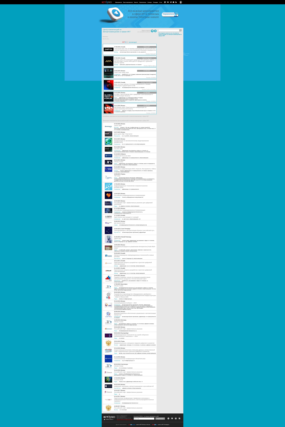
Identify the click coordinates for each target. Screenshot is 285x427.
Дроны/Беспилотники (118, 181)
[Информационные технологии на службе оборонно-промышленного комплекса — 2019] (109, 335)
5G (126, 127)
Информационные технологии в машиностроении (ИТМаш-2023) (130, 186)
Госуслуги (128, 308)
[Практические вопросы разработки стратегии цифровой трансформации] (109, 263)
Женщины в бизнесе (124, 251)
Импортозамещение (134, 135)
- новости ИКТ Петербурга (163, 424)
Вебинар (116, 265)
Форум (115, 163)
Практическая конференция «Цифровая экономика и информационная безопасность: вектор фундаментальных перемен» (134, 400)
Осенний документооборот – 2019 (125, 303)
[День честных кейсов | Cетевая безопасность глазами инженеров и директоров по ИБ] (109, 85)
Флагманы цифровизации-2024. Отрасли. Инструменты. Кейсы (135, 169)
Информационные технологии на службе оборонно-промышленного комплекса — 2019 (131, 335)
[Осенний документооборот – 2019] (109, 305)
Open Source (136, 180)
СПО (139, 219)
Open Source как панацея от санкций (126, 217)
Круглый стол (117, 232)
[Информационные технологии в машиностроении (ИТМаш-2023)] (109, 186)
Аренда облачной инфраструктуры (124, 419)
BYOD (132, 308)
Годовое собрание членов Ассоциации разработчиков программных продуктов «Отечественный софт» (132, 278)
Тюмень (123, 174)
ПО (139, 127)
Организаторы (142, 2)
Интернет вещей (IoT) (145, 127)
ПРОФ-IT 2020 (118, 286)
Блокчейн (141, 304)
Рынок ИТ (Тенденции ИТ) (149, 163)
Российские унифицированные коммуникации (129, 195)
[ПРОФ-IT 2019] (109, 322)
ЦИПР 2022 (117, 238)
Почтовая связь (150, 128)
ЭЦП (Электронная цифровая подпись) (122, 309)
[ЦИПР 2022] (109, 239)
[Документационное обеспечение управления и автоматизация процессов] (109, 314)
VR (119, 249)
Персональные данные (119, 288)
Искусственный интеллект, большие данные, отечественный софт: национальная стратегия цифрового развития (134, 350)
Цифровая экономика (125, 206)
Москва (123, 123)
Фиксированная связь (141, 128)
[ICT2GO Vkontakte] (167, 2)
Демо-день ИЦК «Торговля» (123, 134)
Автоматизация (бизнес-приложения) (127, 177)
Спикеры (149, 2)
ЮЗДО (124, 308)
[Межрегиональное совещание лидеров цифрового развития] (109, 343)
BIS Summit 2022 (119, 223)
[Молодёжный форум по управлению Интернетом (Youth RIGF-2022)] (109, 248)
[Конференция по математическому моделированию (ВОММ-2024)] (109, 141)
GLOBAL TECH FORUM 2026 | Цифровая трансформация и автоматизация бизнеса (133, 95)
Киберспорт (140, 249)
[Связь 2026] (109, 126)
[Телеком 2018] (109, 380)
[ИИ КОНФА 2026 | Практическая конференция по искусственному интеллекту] (109, 109)
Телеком (122, 127)
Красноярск (124, 284)
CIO (147, 178)
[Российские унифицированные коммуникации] (109, 195)
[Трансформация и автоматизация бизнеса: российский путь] (109, 230)
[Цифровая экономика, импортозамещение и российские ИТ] (109, 386)
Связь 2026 (118, 125)
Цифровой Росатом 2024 (122, 156)
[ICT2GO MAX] (165, 2)
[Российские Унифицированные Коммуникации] (109, 211)
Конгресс (116, 170)
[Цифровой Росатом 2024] (109, 155)
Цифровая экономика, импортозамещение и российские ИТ (134, 386)
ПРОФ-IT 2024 (118, 162)
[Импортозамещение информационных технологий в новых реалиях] (109, 256)
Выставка (116, 127)
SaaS (135, 308)
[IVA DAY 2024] (109, 149)
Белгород (123, 320)
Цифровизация (125, 150)
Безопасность (151, 178)
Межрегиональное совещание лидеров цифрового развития (134, 343)
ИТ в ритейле (126, 135)
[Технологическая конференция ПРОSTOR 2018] (109, 359)
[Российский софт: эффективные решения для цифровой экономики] (109, 203)
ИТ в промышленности (129, 144)
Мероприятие (117, 135)
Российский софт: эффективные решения (128, 329)
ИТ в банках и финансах (147, 170)
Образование (117, 251)
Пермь (123, 341)
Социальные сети (147, 249)
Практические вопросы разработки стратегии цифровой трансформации (133, 263)
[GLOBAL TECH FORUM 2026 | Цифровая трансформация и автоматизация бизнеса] (109, 97)
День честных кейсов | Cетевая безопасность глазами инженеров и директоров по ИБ (132, 85)
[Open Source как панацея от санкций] (109, 217)
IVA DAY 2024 (118, 149)
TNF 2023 (117, 176)
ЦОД (128, 127)
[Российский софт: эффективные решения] (109, 328)
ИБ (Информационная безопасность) (122, 178)
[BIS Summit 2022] (109, 223)
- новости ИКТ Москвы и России (143, 424)
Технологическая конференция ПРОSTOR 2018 (129, 358)
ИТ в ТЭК (141, 180)
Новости (136, 2)
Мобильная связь (132, 128)
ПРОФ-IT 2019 (118, 322)
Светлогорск (124, 364)
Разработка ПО (125, 280)
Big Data (120, 353)
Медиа (127, 240)
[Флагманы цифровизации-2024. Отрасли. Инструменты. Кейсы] (109, 169)
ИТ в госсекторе (117, 164)
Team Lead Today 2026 (121, 72)
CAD (135, 144)
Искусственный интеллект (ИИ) (121, 128)
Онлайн (123, 215)
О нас (160, 2)
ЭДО (126, 241)
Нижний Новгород (126, 237)
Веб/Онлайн (122, 249)
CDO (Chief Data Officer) (129, 181)
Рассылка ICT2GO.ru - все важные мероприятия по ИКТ (146, 416)
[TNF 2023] (109, 177)
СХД (123, 360)
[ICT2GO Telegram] (170, 2)
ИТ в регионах (125, 164)
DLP (146, 225)
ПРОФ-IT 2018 (118, 366)
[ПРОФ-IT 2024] (109, 162)
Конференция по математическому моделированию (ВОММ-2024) (131, 141)
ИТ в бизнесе (131, 151)
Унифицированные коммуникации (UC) (134, 197)
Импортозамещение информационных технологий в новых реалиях (134, 255)
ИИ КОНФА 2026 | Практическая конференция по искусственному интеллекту (130, 108)
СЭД (140, 305)
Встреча (116, 345)
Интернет (128, 249)
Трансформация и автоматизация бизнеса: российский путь (134, 230)
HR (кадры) (116, 180)
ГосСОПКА (154, 288)
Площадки (155, 2)
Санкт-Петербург (125, 228)
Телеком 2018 (118, 380)
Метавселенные (133, 251)
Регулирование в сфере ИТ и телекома (137, 150)
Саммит (116, 225)
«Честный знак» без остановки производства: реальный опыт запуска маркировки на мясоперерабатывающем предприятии (135, 49)
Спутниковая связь (125, 129)
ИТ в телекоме (117, 129)
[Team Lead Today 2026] (109, 73)
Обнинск (123, 154)
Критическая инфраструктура (124, 290)
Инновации (133, 178)
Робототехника (134, 249)
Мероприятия (118, 2)
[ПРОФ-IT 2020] (109, 287)
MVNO (124, 381)
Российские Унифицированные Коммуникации (129, 210)
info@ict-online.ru (109, 419)
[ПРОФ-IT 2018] (109, 366)
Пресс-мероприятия (128, 2)
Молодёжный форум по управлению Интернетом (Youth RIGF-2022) (134, 247)
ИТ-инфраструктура (134, 127)
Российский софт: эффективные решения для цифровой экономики (133, 203)
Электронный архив (118, 308)
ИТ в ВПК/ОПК (116, 317)
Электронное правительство (120, 307)
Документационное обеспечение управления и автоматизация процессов (135, 314)
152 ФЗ (115, 290)
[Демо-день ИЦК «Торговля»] (109, 134)
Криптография (140, 308)
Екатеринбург (125, 333)
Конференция (117, 144)
